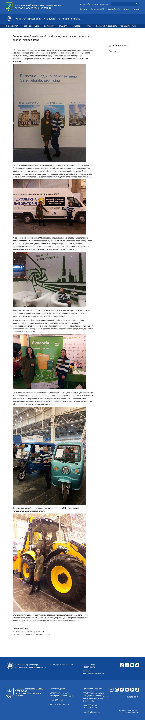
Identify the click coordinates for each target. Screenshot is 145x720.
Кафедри (76, 26)
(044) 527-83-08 (90, 707)
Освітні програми (31, 26)
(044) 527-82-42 (56, 700)
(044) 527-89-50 (89, 664)
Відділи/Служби (114, 9)
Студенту (63, 26)
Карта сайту (133, 697)
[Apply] (136, 4)
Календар (83, 9)
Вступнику (49, 26)
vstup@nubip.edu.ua (91, 712)
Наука (88, 26)
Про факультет (12, 26)
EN (84, 4)
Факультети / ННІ (97, 9)
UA (81, 4)
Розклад (136, 9)
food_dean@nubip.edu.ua (93, 673)
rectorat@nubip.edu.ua (59, 704)
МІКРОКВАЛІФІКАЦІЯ (128, 26)
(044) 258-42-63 (90, 705)
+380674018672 (89, 667)
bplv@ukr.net (88, 671)
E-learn (126, 9)
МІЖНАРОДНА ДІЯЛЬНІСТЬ (106, 26)
